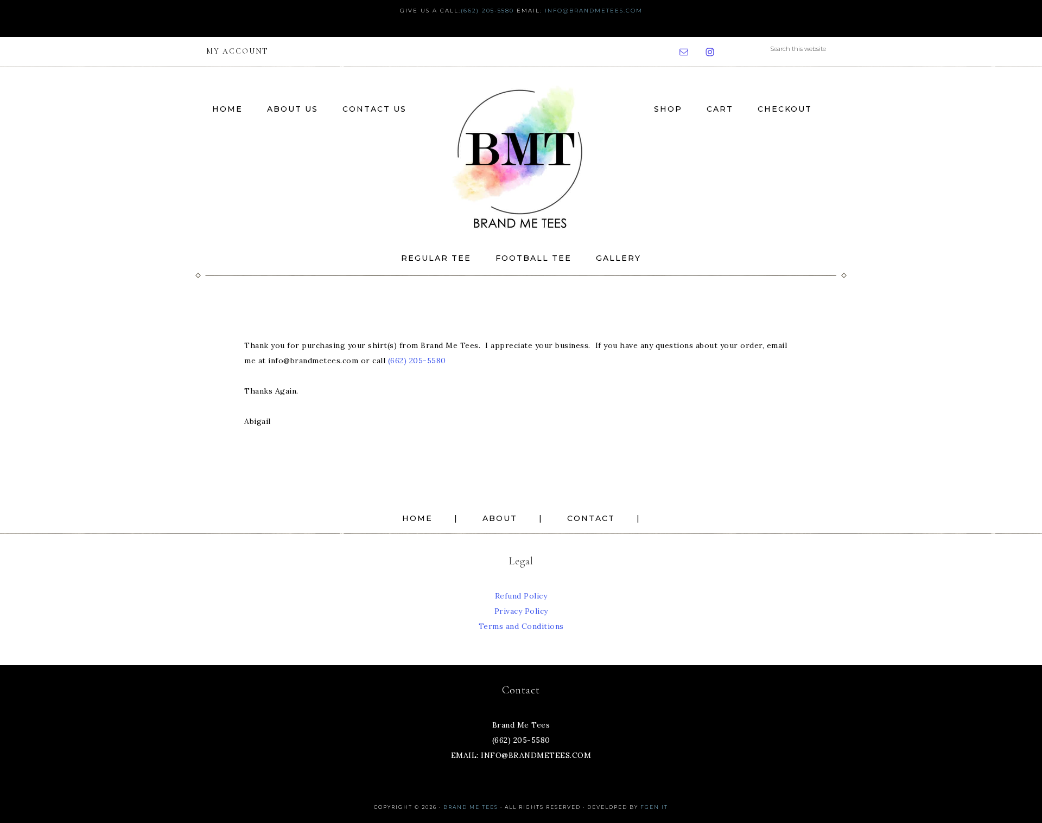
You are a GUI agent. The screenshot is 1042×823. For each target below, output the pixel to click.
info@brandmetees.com (594, 10)
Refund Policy (521, 596)
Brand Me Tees (521, 155)
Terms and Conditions (521, 626)
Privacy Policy (521, 611)
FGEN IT (654, 807)
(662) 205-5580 (487, 10)
